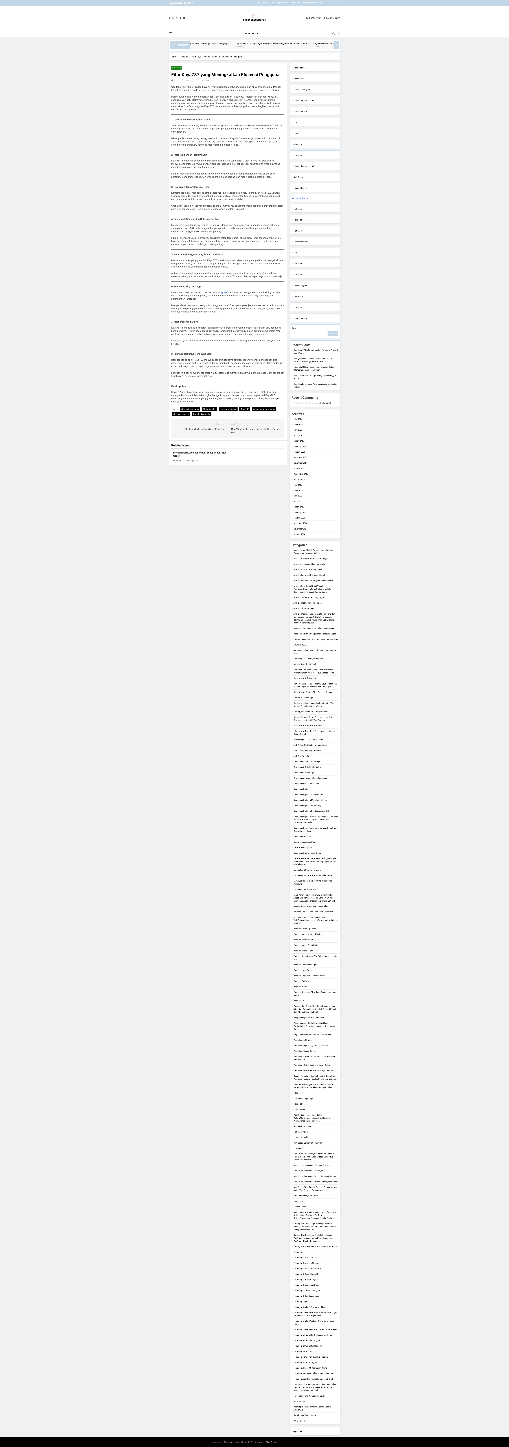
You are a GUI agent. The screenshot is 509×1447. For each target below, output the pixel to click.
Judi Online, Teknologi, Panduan (307, 750)
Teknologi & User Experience (306, 1296)
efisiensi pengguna (190, 409)
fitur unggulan (209, 409)
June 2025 (297, 490)
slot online (298, 1148)
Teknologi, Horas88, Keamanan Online (310, 1368)
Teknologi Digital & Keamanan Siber (309, 1307)
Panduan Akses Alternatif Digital (307, 934)
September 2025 (300, 474)
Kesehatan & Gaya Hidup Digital (307, 853)
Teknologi (176, 68)
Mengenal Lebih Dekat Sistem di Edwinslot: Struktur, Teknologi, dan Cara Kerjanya (286, 3)
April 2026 (297, 435)
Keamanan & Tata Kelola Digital (307, 767)
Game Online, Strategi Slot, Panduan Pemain (312, 692)
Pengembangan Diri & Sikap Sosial (308, 1017)
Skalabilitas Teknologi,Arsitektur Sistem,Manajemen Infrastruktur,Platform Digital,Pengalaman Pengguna (311, 1118)
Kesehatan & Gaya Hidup (304, 847)
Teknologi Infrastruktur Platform (307, 1346)
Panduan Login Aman (302, 970)
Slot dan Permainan (302, 1126)
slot (295, 122)
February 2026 (299, 446)
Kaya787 (245, 409)
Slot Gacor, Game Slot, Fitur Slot (307, 1143)
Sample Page (251, 34)
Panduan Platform (301, 981)
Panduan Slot (299, 1000)
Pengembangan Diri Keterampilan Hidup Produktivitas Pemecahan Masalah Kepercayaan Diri (314, 1026)
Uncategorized (299, 1401)
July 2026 (297, 419)
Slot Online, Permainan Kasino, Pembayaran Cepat (315, 1182)
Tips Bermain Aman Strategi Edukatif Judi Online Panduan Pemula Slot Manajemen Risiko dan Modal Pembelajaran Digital (314, 1387)
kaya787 (224, 292)
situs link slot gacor (302, 89)
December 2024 (300, 523)
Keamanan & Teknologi (303, 772)
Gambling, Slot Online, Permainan (308, 659)
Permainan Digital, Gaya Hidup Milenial (310, 1045)
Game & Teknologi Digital (304, 664)
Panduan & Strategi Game (304, 929)
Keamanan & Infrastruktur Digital (307, 761)
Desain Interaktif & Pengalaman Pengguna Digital (315, 634)
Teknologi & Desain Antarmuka (307, 1268)
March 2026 (298, 441)
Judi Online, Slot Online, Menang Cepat (310, 745)
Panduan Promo (300, 987)
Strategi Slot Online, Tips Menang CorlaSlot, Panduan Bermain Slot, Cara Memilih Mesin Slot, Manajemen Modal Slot (314, 1227)
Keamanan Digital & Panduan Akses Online (312, 811)
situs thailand (299, 1109)
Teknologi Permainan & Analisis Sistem (310, 1357)
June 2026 (297, 424)
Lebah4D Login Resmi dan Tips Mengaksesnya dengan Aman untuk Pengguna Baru (332, 43)
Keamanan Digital (301, 789)
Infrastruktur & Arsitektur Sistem (307, 725)
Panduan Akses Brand (303, 940)
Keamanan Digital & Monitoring (307, 805)
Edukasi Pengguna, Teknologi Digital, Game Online (315, 639)
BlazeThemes (272, 1442)
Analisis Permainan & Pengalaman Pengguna (313, 580)
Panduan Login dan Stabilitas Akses (309, 976)
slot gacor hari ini (300, 198)
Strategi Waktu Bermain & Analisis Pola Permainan (315, 1246)
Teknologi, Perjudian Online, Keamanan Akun (313, 1373)
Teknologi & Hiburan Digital (305, 1279)
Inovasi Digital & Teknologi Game (308, 739)
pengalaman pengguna (264, 409)
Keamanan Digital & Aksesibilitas (308, 794)
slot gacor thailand (301, 1137)
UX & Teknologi (300, 1421)
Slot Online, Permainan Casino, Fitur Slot (311, 1171)
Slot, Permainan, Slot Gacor (305, 1196)
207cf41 (177, 80)
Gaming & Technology (303, 698)
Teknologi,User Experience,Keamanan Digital (313, 1379)
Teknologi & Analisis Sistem (305, 1263)
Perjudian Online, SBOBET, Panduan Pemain (312, 1034)
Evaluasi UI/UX (300, 645)
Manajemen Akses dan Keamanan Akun (310, 906)
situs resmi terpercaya (303, 1098)
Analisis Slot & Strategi (303, 608)
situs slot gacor (300, 111)
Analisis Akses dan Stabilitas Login (309, 564)
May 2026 (297, 430)
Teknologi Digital (300, 1301)
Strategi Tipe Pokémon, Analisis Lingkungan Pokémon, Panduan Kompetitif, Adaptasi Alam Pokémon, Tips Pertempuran (313, 1238)
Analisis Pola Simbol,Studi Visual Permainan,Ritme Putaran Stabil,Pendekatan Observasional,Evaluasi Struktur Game (312, 589)
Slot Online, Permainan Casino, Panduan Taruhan (314, 1176)
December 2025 (300, 457)
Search (295, 328)
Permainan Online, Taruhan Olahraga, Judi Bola (313, 1070)
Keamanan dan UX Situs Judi (306, 783)
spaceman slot (300, 1207)
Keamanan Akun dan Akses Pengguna (310, 778)
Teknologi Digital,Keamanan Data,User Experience (315, 1329)
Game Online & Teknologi (304, 678)
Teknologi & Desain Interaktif (306, 1274)
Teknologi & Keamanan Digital (306, 1285)
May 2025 (297, 496)
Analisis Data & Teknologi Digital (307, 569)
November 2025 (300, 463)
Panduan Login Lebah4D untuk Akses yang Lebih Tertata (258, 43)
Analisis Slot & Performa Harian (307, 603)
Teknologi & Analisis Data (304, 1257)
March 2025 (298, 507)
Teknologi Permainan (302, 1351)
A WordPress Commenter (305, 403)
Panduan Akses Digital (303, 951)
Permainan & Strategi (302, 1040)
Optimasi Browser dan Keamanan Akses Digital (314, 912)
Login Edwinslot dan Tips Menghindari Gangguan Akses (198, 43)
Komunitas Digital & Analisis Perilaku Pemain (313, 875)
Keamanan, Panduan (302, 836)
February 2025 (299, 512)
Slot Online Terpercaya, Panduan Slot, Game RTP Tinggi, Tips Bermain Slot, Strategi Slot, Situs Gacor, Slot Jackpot (314, 1157)
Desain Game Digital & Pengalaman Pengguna (313, 628)
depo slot (297, 144)
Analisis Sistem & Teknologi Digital (309, 597)
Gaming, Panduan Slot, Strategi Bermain (310, 711)
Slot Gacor (298, 177)
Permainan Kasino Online (304, 1051)
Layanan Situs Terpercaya (304, 889)
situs (295, 133)
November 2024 (300, 529)
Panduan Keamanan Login (304, 965)
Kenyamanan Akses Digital (305, 842)
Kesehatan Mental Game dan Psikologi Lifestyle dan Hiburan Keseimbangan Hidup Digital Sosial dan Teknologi (314, 861)
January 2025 (299, 518)
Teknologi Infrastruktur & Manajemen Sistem (313, 1335)
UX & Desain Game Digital (304, 1415)
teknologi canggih (201, 414)
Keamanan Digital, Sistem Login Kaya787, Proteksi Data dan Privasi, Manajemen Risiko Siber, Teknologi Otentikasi (315, 819)
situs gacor (298, 1093)
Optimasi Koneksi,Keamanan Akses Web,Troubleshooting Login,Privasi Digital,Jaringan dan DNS (315, 920)
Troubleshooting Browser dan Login (309, 1396)
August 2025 (298, 479)
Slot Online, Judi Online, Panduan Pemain (311, 1165)
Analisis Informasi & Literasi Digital (309, 575)
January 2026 (299, 452)
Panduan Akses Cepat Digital (306, 945)
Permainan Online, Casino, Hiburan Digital (311, 1065)
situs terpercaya (300, 242)
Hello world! (325, 403)
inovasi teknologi (228, 409)
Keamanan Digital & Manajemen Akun (310, 800)
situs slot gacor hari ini (303, 100)
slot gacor (297, 155)
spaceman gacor (300, 285)
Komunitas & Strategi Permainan (307, 870)
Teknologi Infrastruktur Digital (306, 1340)
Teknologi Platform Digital (305, 1362)
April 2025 (297, 501)
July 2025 (297, 485)
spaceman (298, 296)
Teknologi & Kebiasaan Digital (306, 1290)
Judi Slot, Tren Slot (301, 756)
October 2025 (299, 468)
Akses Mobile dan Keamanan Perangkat (311, 558)
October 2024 (299, 534)
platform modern (181, 414)
